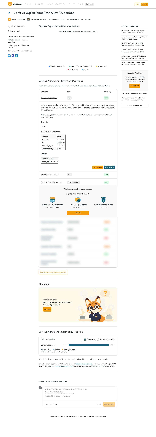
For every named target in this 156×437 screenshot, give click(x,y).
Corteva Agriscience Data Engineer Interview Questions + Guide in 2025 (133, 44)
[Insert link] (56, 404)
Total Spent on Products (50, 175)
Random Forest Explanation (51, 182)
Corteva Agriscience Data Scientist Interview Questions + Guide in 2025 (133, 51)
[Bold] (47, 404)
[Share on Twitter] (9, 55)
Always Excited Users (49, 98)
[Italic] (51, 404)
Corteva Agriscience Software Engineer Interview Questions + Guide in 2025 (133, 64)
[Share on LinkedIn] (16, 55)
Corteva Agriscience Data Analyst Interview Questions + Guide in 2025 (135, 38)
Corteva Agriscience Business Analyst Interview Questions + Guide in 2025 (133, 32)
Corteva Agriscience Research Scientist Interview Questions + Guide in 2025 (134, 57)
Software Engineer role (83, 364)
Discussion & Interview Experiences (20, 51)
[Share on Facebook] (13, 55)
